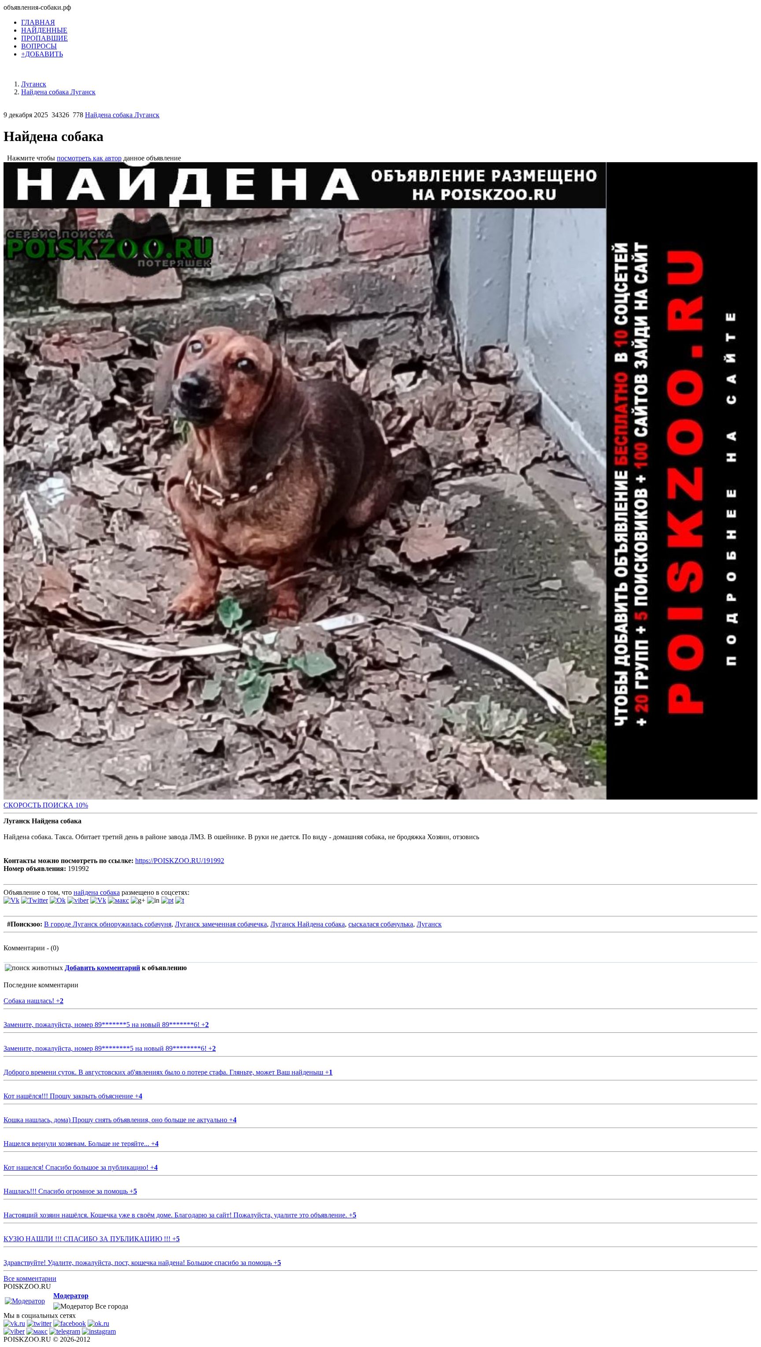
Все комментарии (30, 1278)
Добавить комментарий (102, 967)
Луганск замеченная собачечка (221, 924)
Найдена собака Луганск (122, 115)
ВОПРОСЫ (39, 46)
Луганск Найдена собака (307, 924)
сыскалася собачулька (380, 924)
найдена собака (97, 892)
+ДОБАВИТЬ (42, 54)
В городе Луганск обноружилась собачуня (107, 924)
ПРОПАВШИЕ (44, 38)
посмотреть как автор (89, 158)
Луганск (429, 924)
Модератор (71, 1295)
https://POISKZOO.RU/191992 (179, 860)
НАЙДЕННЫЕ (44, 30)
